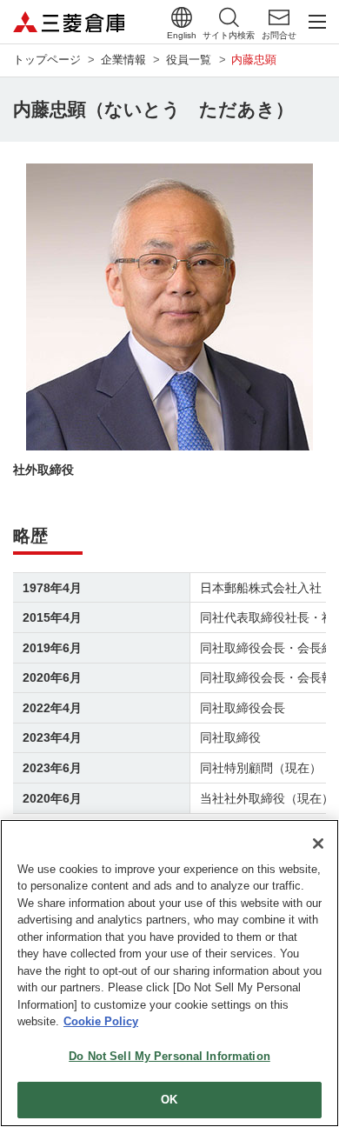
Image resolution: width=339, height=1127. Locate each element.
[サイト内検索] (229, 17)
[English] (181, 17)
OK (169, 1099)
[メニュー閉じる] (317, 21)
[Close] (318, 843)
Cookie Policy (100, 1021)
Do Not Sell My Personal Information (169, 1056)
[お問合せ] (279, 17)
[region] (169, 973)
